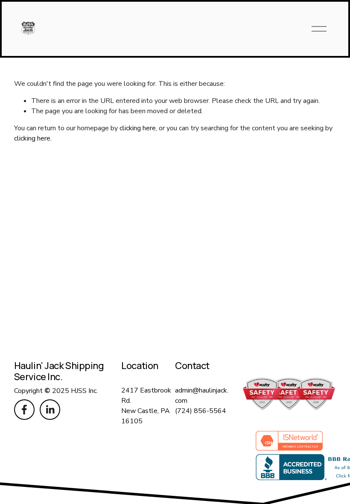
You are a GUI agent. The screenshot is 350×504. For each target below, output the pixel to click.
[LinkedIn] (50, 409)
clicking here (138, 128)
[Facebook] (24, 409)
